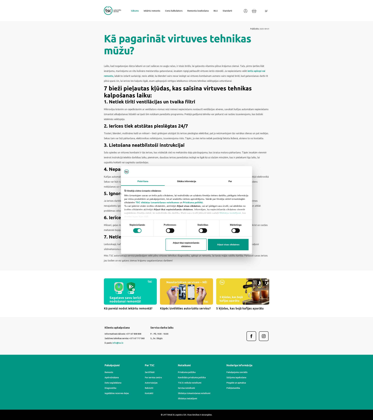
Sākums (135, 10)
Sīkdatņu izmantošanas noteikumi (194, 393)
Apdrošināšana (112, 377)
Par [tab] (230, 181)
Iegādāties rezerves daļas (117, 393)
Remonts (109, 372)
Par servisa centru (153, 377)
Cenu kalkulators (173, 10)
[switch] (170, 230)
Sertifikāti (150, 372)
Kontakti (149, 393)
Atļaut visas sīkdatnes (228, 244)
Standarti (227, 10)
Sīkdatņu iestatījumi (230, 213)
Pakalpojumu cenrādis (236, 372)
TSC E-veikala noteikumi (189, 383)
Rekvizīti (149, 388)
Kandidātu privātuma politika (192, 377)
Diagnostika (110, 388)
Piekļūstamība (233, 388)
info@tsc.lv (117, 343)
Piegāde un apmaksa (236, 383)
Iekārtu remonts (152, 10)
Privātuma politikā (193, 202)
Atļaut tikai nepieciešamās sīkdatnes (186, 245)
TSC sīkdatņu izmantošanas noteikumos (157, 202)
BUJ (216, 10)
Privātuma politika (187, 372)
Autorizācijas (151, 383)
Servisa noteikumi (186, 388)
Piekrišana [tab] (142, 181)
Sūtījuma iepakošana (236, 377)
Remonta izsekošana (198, 10)
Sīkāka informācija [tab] (186, 181)
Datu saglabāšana (113, 383)
